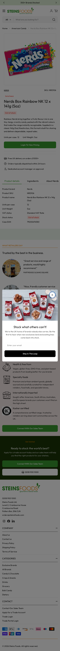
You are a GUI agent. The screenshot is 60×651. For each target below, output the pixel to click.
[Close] (52, 295)
